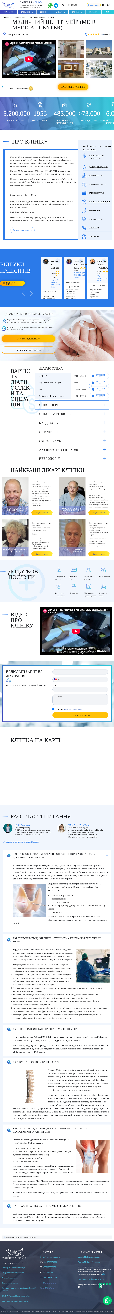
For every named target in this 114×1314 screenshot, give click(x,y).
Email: (54, 686)
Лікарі (59, 12)
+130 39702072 (49, 1282)
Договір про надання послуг (13, 1268)
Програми (8, 12)
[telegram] (56, 5)
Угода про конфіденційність (13, 1273)
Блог (107, 12)
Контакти (93, 12)
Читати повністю (21, 230)
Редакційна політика (10, 1278)
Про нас (75, 12)
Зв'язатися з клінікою (80, 715)
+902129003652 (49, 1267)
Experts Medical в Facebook (89, 1257)
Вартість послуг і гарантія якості (91, 1279)
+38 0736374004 (50, 1262)
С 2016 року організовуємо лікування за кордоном (31, 6)
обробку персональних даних (72, 709)
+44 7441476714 (50, 1277)
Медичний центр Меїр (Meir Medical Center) (80, 275)
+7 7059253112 (49, 1272)
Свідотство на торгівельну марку (15, 1301)
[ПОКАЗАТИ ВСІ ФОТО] (71, 49)
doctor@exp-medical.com (50, 1257)
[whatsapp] (107, 1301)
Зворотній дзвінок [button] (47, 1287)
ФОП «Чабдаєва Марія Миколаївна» (16, 1296)
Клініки (43, 12)
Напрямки (25, 12)
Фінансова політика (10, 1283)
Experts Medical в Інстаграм (89, 1262)
